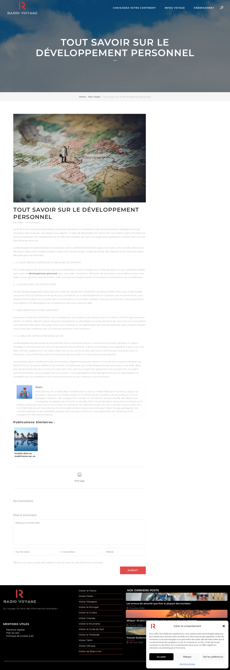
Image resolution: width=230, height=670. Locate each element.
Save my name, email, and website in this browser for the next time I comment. (59, 562)
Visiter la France (87, 591)
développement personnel (43, 273)
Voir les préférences (213, 656)
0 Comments (33, 222)
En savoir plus (131, 606)
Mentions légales (187, 664)
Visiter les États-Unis (90, 651)
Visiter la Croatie (88, 613)
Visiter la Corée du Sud (91, 629)
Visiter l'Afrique (87, 646)
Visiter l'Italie (86, 596)
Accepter (161, 656)
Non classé (94, 96)
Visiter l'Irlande (87, 618)
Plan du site (12, 632)
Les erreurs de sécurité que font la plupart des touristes (158, 603)
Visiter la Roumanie (89, 624)
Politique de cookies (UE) (20, 636)
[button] (223, 626)
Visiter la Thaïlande (89, 635)
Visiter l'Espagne (88, 602)
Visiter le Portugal (89, 607)
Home (82, 96)
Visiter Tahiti (85, 640)
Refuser (187, 656)
